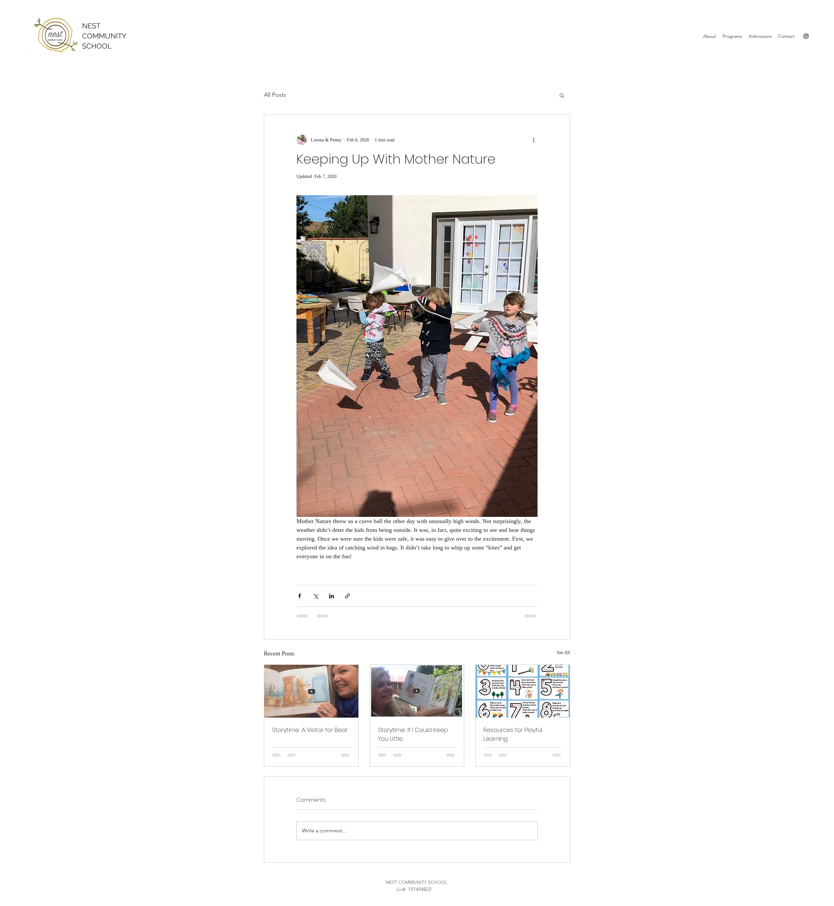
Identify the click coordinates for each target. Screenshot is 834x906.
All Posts (275, 94)
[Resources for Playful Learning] (523, 691)
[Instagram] (806, 36)
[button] (709, 36)
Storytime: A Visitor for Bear (310, 730)
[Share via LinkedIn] (331, 596)
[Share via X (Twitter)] (315, 596)
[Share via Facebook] (299, 596)
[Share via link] (347, 596)
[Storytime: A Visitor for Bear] (311, 691)
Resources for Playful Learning (512, 734)
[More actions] (534, 140)
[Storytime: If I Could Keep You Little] (417, 691)
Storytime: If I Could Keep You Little (413, 734)
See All (563, 652)
